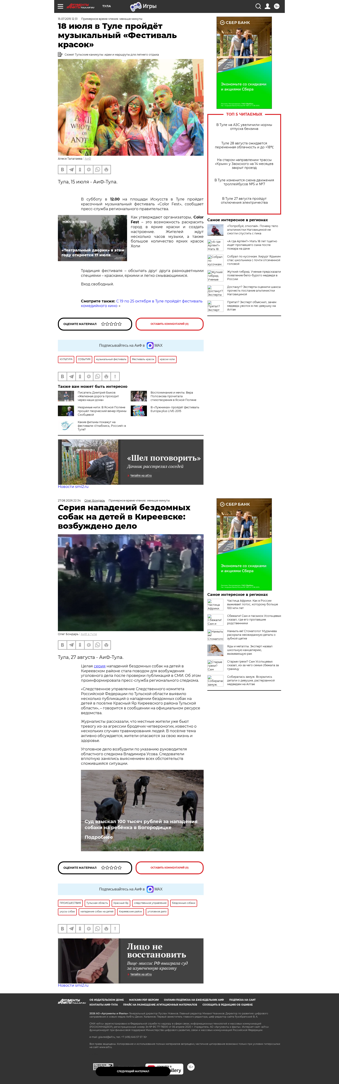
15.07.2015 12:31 (67, 19)
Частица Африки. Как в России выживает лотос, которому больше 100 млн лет (252, 604)
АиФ (88, 158)
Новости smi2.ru (73, 486)
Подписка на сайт (242, 999)
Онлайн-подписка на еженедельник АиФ (194, 999)
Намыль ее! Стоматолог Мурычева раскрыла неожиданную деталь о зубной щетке (252, 634)
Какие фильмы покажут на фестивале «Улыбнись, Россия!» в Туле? (102, 425)
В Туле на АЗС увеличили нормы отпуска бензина (244, 127)
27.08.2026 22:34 (69, 500)
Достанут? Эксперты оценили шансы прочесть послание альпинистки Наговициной (254, 290)
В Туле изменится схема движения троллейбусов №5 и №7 (244, 182)
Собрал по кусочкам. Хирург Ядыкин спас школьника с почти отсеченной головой (254, 260)
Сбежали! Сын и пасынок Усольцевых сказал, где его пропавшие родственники (254, 619)
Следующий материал (133, 1071)
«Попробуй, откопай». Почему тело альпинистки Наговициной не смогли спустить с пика (252, 229)
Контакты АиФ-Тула (103, 1004)
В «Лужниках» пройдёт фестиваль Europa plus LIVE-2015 (175, 409)
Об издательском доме (106, 999)
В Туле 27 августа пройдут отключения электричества (244, 201)
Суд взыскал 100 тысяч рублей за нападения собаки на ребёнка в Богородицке (141, 824)
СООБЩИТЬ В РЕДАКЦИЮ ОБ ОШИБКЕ (227, 1004)
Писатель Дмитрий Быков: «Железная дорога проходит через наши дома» (98, 396)
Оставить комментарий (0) (170, 324)
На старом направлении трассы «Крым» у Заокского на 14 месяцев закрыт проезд (244, 164)
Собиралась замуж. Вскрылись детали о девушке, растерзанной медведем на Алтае (251, 680)
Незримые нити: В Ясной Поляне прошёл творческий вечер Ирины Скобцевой (102, 411)
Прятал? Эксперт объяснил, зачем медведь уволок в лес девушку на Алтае (251, 305)
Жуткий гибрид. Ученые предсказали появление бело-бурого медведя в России (254, 275)
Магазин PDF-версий (144, 999)
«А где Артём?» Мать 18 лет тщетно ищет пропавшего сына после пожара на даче (252, 244)
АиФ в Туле (89, 634)
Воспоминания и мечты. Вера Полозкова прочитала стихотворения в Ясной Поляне (173, 396)
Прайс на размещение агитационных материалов (160, 1004)
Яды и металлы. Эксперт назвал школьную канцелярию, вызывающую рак (250, 650)
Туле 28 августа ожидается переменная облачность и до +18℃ (244, 145)
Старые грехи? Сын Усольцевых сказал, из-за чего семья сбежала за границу (253, 665)
